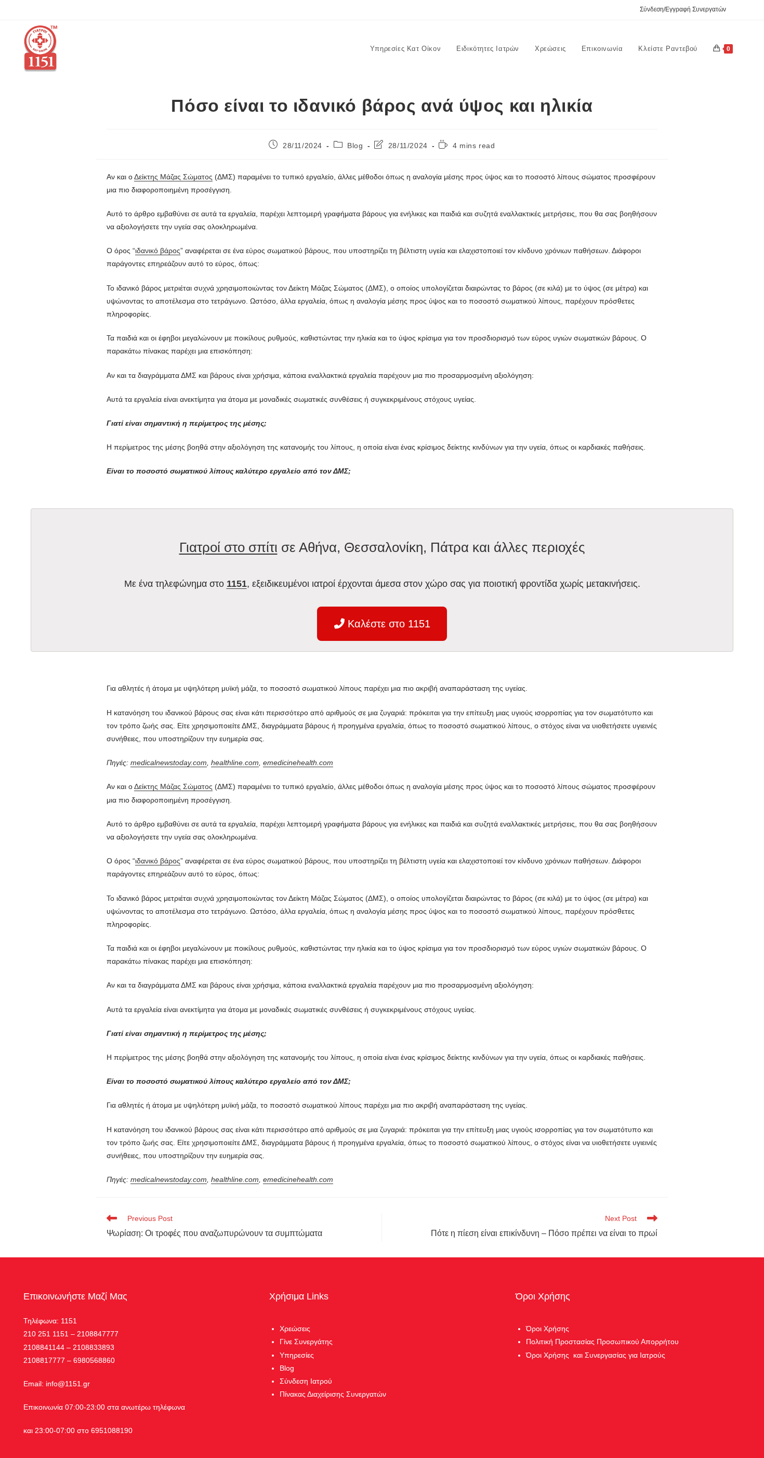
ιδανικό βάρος (157, 250)
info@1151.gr (68, 1384)
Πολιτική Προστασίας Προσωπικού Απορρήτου (602, 1341)
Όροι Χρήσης (547, 1328)
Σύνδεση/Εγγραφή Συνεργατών (683, 9)
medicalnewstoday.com (168, 762)
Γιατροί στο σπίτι (228, 547)
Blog (355, 145)
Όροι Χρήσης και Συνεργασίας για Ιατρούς (595, 1355)
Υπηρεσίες (297, 1355)
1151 (237, 584)
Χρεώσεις (295, 1328)
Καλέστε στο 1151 (387, 623)
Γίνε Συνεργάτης (306, 1341)
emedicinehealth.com (298, 762)
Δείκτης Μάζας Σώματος (173, 177)
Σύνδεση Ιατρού (306, 1381)
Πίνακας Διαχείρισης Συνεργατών (333, 1394)
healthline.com (235, 762)
